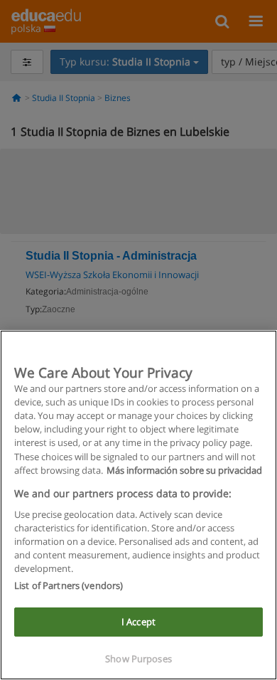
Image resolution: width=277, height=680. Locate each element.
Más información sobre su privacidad (184, 470)
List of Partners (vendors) (68, 585)
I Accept (138, 621)
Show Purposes (138, 658)
